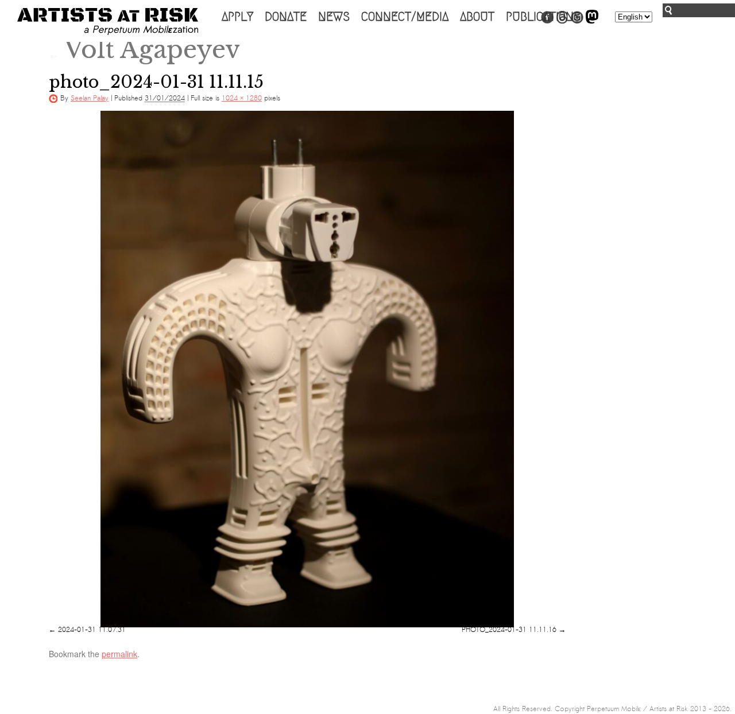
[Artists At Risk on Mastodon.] (592, 21)
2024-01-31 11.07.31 (92, 629)
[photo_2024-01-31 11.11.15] (307, 369)
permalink (119, 653)
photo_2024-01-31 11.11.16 (509, 629)
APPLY (237, 16)
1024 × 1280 (242, 98)
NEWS (334, 16)
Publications (543, 16)
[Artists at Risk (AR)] (107, 21)
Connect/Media (404, 16)
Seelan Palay (90, 98)
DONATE (286, 16)
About (477, 16)
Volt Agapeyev (144, 49)
